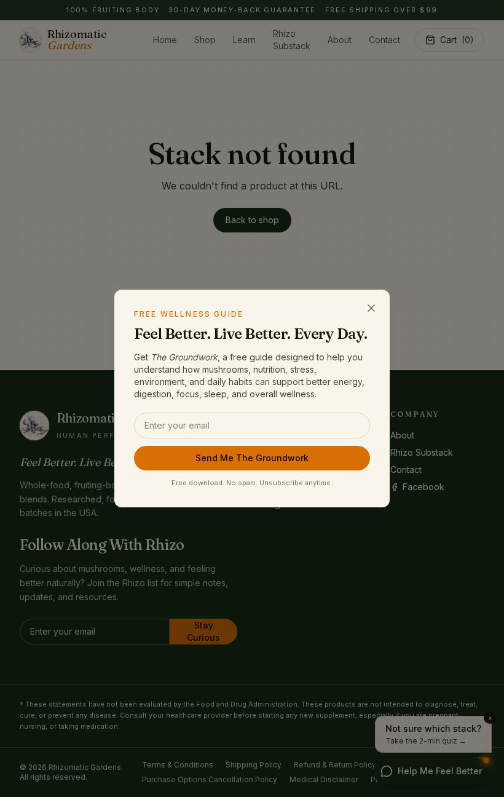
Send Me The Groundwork (252, 458)
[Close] (371, 308)
